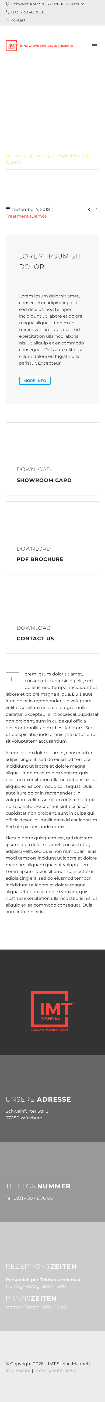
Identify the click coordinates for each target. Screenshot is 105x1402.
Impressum (18, 1370)
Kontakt (18, 20)
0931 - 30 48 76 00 (28, 12)
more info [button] (34, 380)
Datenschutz (48, 1370)
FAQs (71, 1370)
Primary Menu (94, 46)
